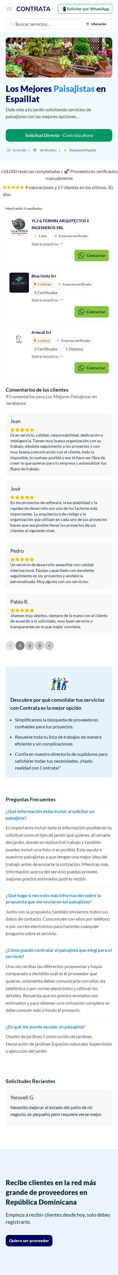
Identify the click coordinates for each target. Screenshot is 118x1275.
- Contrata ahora (59, 135)
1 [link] (20, 645)
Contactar (95, 255)
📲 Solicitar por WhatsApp (85, 8)
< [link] (10, 645)
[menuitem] (97, 24)
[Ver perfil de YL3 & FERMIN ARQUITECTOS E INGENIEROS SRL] (19, 227)
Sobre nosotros (45, 243)
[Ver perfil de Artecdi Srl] (19, 339)
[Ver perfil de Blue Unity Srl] (19, 283)
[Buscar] (12, 24)
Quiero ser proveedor (29, 1240)
